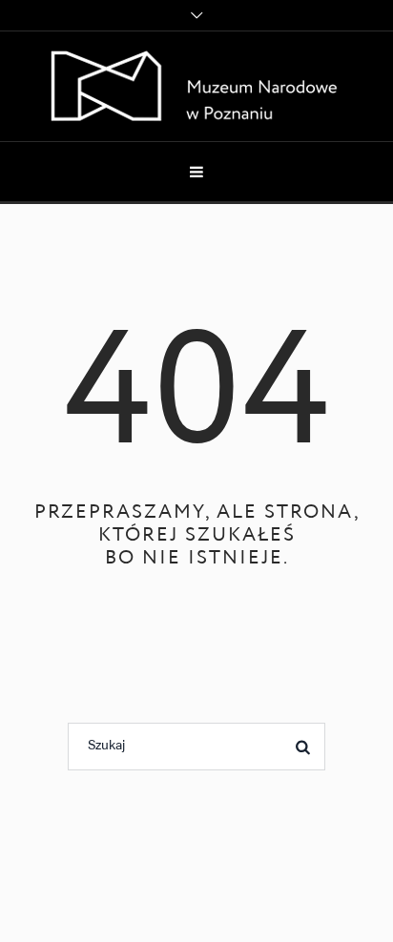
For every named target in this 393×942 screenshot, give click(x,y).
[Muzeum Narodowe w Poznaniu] (197, 86)
